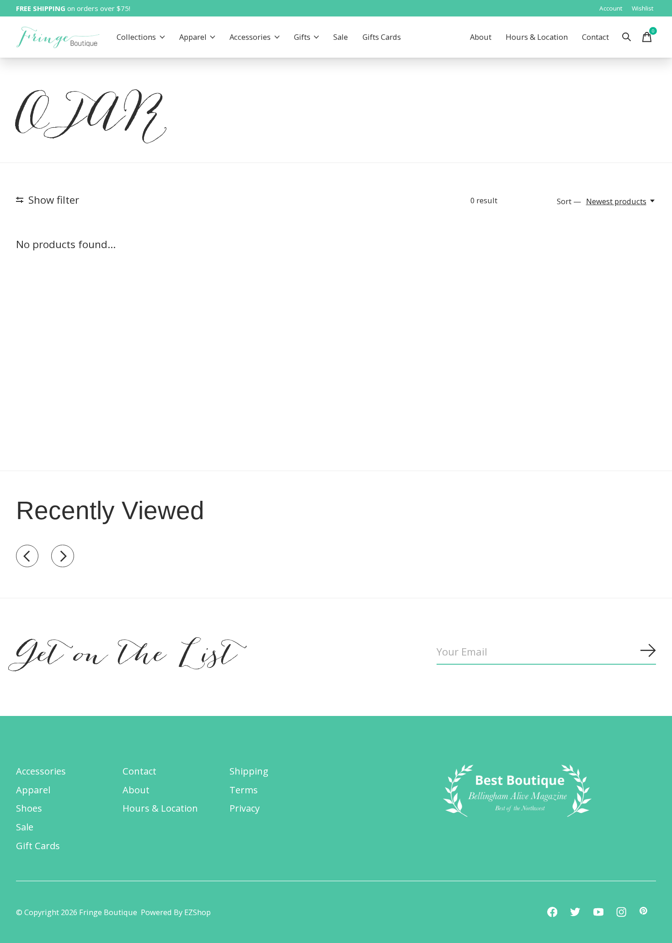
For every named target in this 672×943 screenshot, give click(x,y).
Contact (595, 37)
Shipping (248, 770)
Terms (243, 789)
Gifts (302, 37)
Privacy (244, 808)
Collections (136, 37)
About (480, 37)
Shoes (29, 808)
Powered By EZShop (176, 912)
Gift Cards (38, 845)
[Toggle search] (627, 37)
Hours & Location (537, 37)
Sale (340, 37)
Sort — (569, 201)
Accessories (250, 37)
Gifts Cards (382, 37)
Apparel (193, 37)
